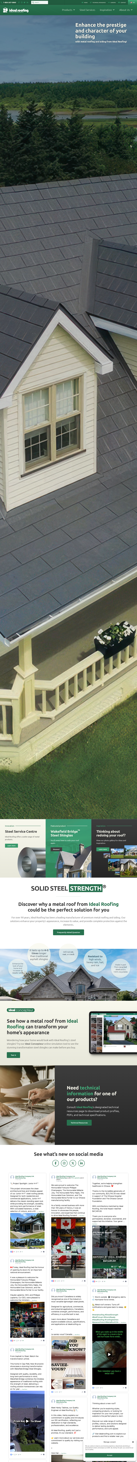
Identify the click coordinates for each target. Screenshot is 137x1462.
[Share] (41, 1252)
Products (67, 9)
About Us (124, 9)
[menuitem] (132, 2)
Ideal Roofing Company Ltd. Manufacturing (24, 1177)
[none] (132, 2)
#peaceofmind (98, 1322)
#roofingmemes (111, 1320)
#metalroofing (98, 1315)
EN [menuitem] (134, 2)
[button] (133, 1442)
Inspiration (106, 9)
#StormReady (109, 1317)
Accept (109, 1455)
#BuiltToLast (97, 1317)
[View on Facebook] (44, 1252)
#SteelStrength (111, 1315)
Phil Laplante (75, 1178)
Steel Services (87, 9)
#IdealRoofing (98, 1320)
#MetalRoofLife (111, 1322)
